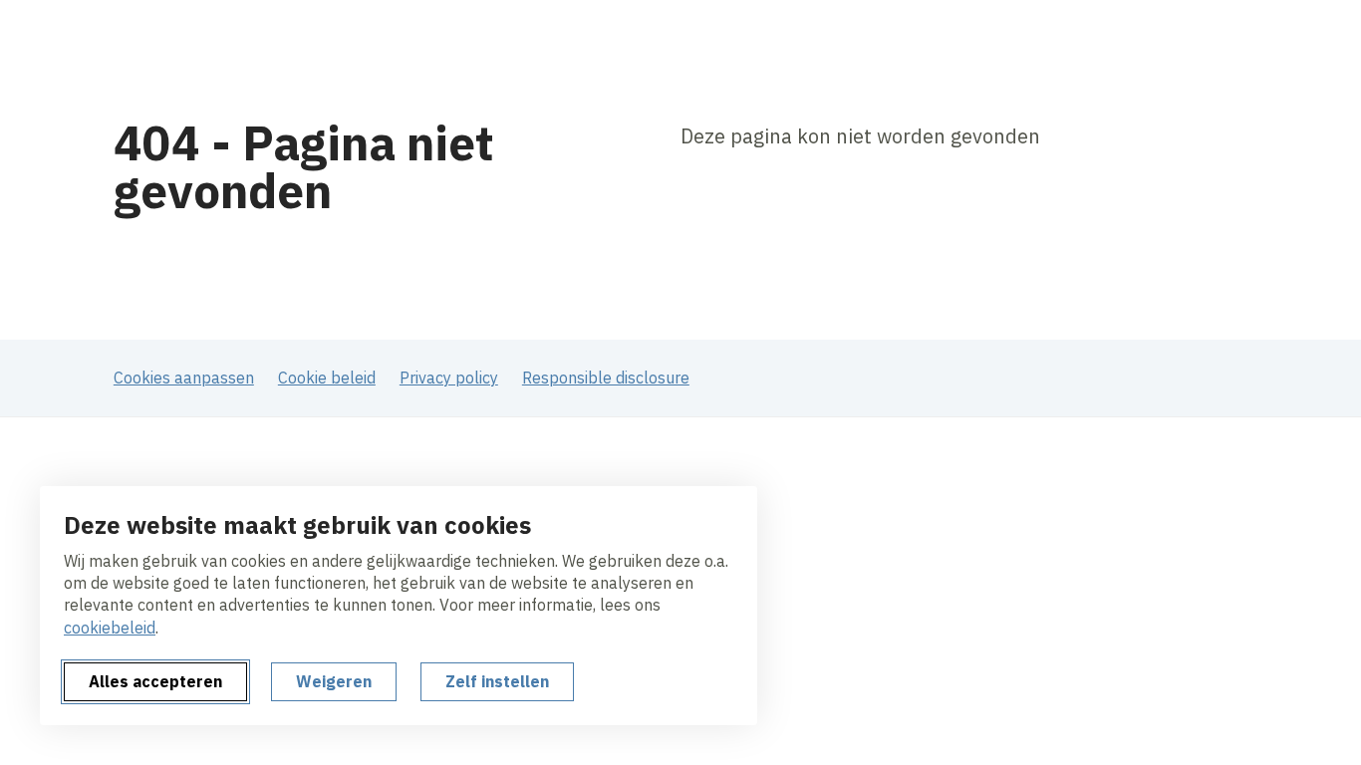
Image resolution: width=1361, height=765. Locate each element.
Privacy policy (449, 377)
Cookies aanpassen (184, 377)
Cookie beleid (327, 377)
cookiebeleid (109, 628)
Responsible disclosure (605, 377)
